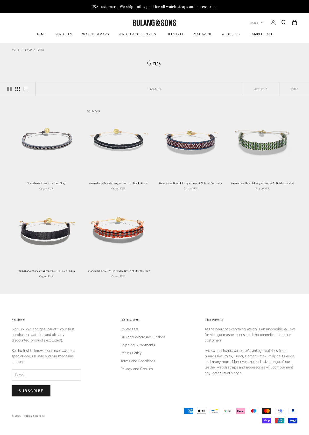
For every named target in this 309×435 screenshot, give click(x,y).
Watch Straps (95, 34)
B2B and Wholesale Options (143, 337)
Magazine (203, 34)
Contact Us (129, 329)
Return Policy (131, 353)
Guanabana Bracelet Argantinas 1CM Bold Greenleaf (263, 183)
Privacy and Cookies (136, 369)
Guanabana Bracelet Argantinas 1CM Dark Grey (46, 271)
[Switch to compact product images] (26, 88)
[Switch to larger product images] (9, 88)
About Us (231, 34)
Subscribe (31, 391)
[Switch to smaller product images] (17, 88)
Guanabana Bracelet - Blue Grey (46, 183)
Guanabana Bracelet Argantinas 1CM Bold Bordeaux (190, 183)
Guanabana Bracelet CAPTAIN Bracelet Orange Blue (118, 271)
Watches (64, 34)
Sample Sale (261, 34)
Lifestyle (175, 34)
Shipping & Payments (137, 345)
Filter (294, 89)
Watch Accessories (137, 34)
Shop (28, 49)
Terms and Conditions (137, 361)
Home (41, 34)
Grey (41, 49)
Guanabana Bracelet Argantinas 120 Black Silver (118, 183)
